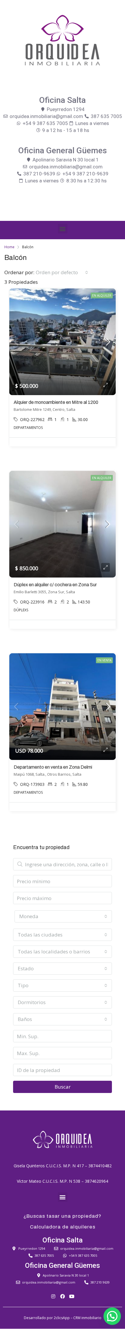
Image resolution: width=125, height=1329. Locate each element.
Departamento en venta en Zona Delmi (53, 767)
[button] (62, 228)
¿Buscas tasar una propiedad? (62, 1216)
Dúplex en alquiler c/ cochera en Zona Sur (55, 584)
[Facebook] (62, 1296)
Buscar (63, 1086)
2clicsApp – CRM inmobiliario (77, 1317)
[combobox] (62, 272)
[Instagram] (53, 1296)
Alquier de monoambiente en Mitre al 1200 (56, 402)
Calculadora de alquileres (62, 1227)
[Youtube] (71, 1296)
